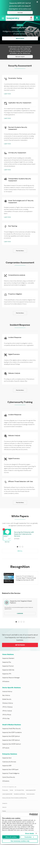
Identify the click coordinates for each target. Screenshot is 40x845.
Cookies (11, 790)
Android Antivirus (7, 691)
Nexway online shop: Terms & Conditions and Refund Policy (14, 797)
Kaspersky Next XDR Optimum (11, 740)
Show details (29, 833)
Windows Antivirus (7, 703)
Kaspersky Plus (6, 662)
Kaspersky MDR (6, 765)
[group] (20, 535)
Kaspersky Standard (8, 658)
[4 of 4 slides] (24, 622)
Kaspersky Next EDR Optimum (11, 736)
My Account (37, 19)
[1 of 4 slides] (16, 622)
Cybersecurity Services (9, 761)
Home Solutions (8, 654)
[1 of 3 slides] (17, 547)
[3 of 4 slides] (21, 622)
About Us (4, 807)
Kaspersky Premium (8, 666)
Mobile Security (6, 699)
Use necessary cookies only (20, 841)
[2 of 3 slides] (20, 547)
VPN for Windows (7, 707)
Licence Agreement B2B (7, 794)
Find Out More (20, 250)
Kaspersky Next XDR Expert (10, 769)
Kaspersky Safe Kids (8, 670)
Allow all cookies (11, 837)
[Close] (37, 2)
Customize (28, 837)
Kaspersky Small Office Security (11, 728)
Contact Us (4, 803)
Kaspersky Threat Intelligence (10, 773)
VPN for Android (7, 711)
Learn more (7, 93)
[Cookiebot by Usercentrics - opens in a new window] (29, 814)
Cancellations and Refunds (19, 794)
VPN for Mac (6, 718)
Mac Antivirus (6, 695)
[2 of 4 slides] (19, 622)
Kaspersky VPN (6, 673)
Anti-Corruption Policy (19, 790)
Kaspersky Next (6, 758)
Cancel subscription (30, 794)
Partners (4, 811)
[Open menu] (3, 18)
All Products (5, 748)
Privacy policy (5, 790)
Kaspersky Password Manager (11, 677)
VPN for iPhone (6, 714)
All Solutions (5, 681)
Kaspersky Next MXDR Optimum (11, 744)
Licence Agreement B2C (31, 790)
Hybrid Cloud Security (8, 777)
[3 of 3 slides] (22, 547)
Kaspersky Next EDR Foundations (12, 732)
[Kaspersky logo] (13, 18)
